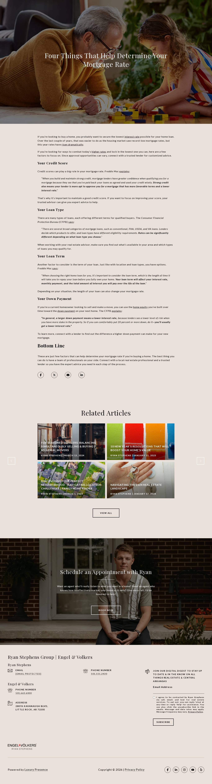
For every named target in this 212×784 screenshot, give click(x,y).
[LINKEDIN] (176, 770)
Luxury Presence (36, 769)
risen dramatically (72, 144)
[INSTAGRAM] (184, 770)
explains (124, 171)
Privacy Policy (195, 712)
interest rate (132, 136)
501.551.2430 (99, 673)
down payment (66, 310)
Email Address (163, 686)
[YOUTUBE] (193, 770)
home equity (140, 306)
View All (106, 513)
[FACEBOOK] (168, 770)
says (71, 221)
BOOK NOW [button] (106, 610)
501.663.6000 (24, 693)
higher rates (99, 151)
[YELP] (201, 770)
